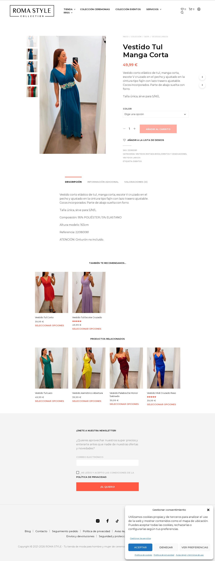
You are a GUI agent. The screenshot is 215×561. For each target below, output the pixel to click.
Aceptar (140, 547)
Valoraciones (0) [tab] (135, 181)
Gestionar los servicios (140, 538)
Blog (28, 531)
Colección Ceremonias (95, 9)
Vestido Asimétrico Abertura (87, 393)
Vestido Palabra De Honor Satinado (124, 394)
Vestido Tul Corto (44, 317)
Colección (136, 37)
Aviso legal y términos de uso (190, 555)
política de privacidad (91, 477)
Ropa (146, 37)
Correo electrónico (89, 457)
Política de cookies (143, 555)
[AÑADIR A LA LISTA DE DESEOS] (51, 308)
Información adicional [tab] (103, 181)
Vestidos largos (160, 37)
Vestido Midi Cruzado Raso (161, 393)
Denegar (166, 547)
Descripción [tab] (73, 181)
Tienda (68, 9)
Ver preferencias (195, 547)
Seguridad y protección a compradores (124, 536)
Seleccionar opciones (49, 325)
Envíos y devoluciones (80, 536)
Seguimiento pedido (65, 531)
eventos (137, 161)
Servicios (152, 9)
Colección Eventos (128, 9)
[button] (208, 510)
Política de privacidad (164, 555)
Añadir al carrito (158, 129)
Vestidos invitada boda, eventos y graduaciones (161, 154)
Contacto (41, 531)
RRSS (67, 12)
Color (127, 108)
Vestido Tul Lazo (43, 393)
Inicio (125, 37)
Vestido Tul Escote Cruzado (87, 317)
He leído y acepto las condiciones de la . (105, 474)
